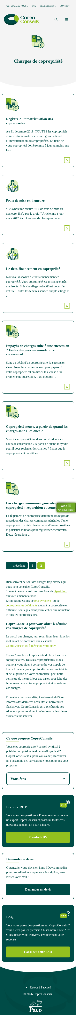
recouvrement (43, 600)
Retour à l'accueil (40, 987)
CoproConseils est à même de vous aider (31, 645)
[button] (56, 19)
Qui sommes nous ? (17, 6)
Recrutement (48, 6)
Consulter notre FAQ (38, 952)
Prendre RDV (38, 837)
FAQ (34, 6)
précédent (17, 565)
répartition (60, 591)
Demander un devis (38, 889)
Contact (65, 6)
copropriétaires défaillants (21, 605)
